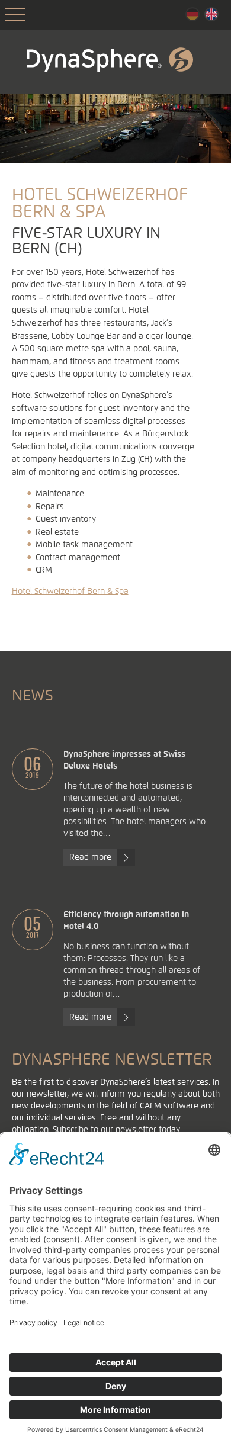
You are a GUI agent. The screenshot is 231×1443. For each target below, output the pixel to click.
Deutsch (192, 14)
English (211, 14)
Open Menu (15, 15)
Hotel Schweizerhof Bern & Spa (70, 591)
